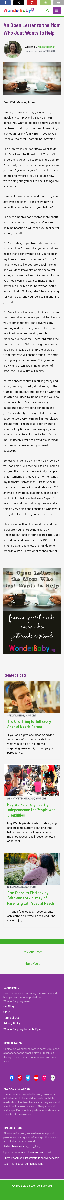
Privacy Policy (11, 1023)
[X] (18, 2)
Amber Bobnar (46, 46)
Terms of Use (11, 1017)
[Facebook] (5, 2)
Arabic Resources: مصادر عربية (21, 1146)
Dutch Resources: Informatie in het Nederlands (31, 1158)
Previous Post (32, 952)
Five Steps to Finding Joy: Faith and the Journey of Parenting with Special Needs (31, 898)
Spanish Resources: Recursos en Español (28, 1152)
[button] (47, 10)
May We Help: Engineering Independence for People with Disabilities (31, 809)
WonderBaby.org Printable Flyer (22, 1029)
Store (6, 1012)
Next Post (32, 963)
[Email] (58, 2)
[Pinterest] (32, 2)
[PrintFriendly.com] (45, 2)
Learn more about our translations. (23, 1163)
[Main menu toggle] (57, 11)
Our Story (9, 1006)
